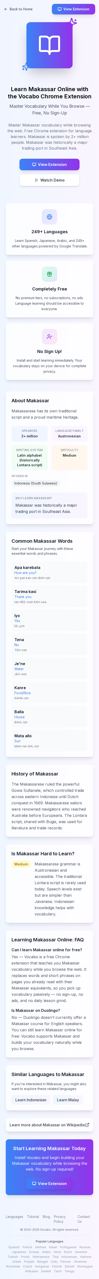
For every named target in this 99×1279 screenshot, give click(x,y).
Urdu (54, 1261)
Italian (53, 1247)
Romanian (13, 1266)
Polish (25, 1257)
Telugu (69, 1271)
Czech (27, 1266)
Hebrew (85, 1257)
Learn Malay (68, 1099)
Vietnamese (41, 1257)
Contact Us (84, 1219)
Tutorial (33, 1217)
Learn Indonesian (30, 1099)
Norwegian (85, 1266)
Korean (34, 1252)
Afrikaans (31, 1271)
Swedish (81, 1252)
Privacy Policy (60, 1219)
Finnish (57, 1266)
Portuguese (68, 1247)
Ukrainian (80, 1261)
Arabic (46, 1252)
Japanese (19, 1252)
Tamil (58, 1271)
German (40, 1247)
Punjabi (29, 1261)
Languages (14, 1217)
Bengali (42, 1261)
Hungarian (42, 1266)
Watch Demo (52, 180)
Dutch (68, 1252)
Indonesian (69, 1257)
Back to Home (21, 9)
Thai (55, 1257)
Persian (65, 1261)
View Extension (76, 9)
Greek (16, 1261)
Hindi (57, 1252)
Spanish (14, 1247)
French (27, 1247)
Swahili (46, 1271)
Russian (85, 1247)
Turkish (13, 1257)
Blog (46, 1217)
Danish (69, 1266)
